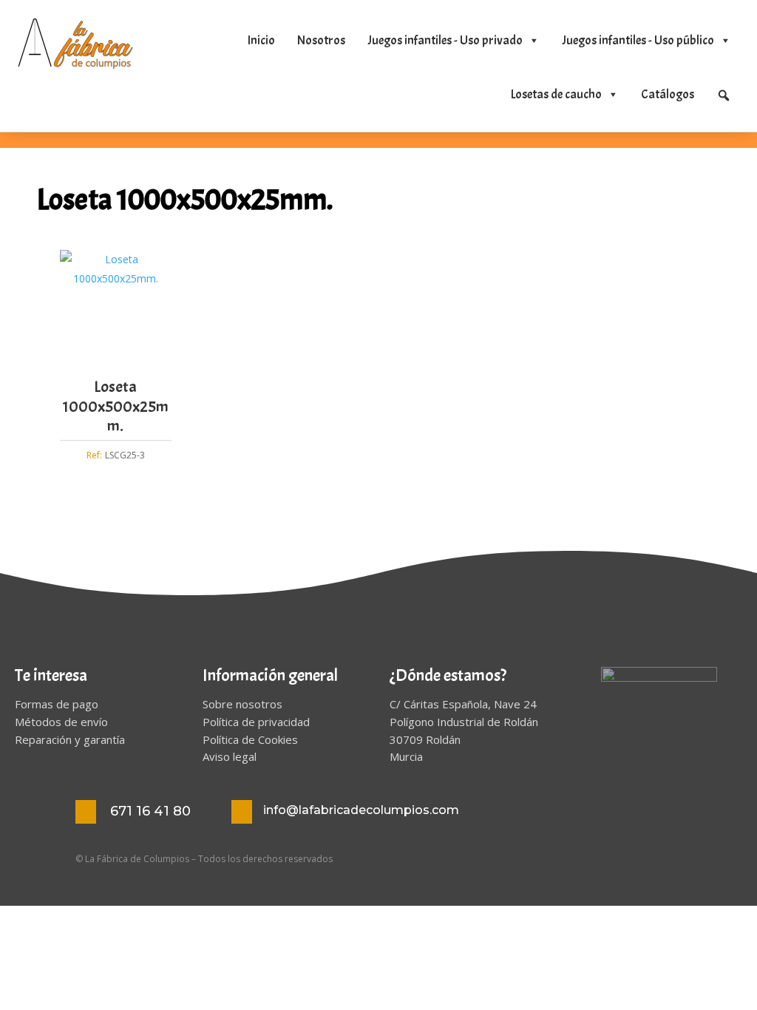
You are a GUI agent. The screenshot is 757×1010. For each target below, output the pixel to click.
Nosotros (321, 40)
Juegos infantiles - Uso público (638, 40)
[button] (724, 95)
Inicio (261, 40)
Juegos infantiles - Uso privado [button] (445, 40)
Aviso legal (230, 756)
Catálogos (667, 94)
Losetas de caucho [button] (556, 94)
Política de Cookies (250, 739)
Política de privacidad (256, 721)
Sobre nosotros (242, 704)
